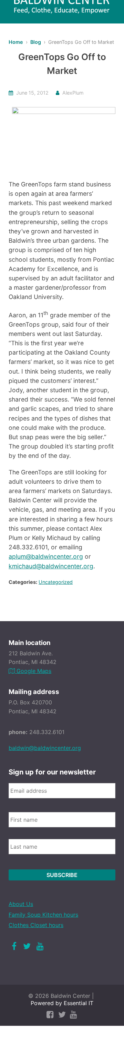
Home (16, 42)
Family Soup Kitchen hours (43, 914)
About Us (21, 903)
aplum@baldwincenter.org (46, 556)
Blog (35, 42)
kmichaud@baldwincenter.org (51, 566)
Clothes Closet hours (36, 925)
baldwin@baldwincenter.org (45, 747)
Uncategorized (56, 582)
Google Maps (33, 670)
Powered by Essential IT (62, 1003)
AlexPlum (73, 93)
